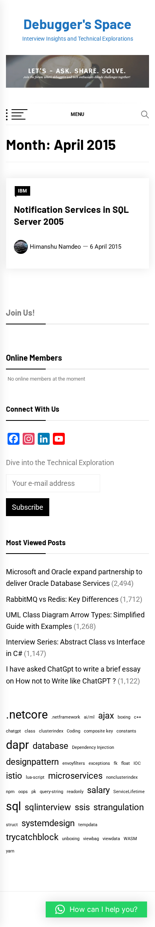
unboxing (70, 838)
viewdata (111, 838)
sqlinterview (48, 807)
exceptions (99, 763)
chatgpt (13, 731)
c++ (137, 717)
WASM (130, 838)
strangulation (118, 807)
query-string (51, 791)
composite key (98, 731)
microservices (75, 776)
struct (12, 824)
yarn (10, 851)
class (30, 731)
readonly (75, 791)
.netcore (27, 714)
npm (10, 791)
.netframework (65, 717)
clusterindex (51, 731)
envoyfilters (73, 763)
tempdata (87, 824)
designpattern (32, 762)
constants (126, 731)
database (50, 746)
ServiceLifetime (129, 791)
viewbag (91, 838)
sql (13, 806)
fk (116, 763)
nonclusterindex (122, 777)
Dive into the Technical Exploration (60, 462)
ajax (106, 716)
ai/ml (89, 717)
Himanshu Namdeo (55, 246)
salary (98, 790)
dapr (17, 745)
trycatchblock (32, 837)
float (125, 763)
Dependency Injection (93, 747)
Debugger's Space (77, 24)
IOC (137, 763)
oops (23, 791)
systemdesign (48, 823)
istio (14, 776)
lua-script (35, 777)
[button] (77, 114)
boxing (124, 717)
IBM (22, 191)
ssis (82, 807)
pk (33, 791)
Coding (73, 731)
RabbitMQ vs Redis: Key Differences (62, 599)
